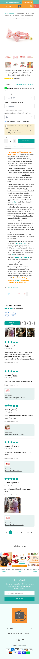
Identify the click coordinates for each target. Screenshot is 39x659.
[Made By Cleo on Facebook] (15, 640)
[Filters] (28, 323)
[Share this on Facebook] (14, 294)
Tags (12, 254)
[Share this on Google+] (24, 294)
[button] (8, 78)
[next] (33, 36)
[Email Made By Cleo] (22, 640)
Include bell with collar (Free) (18, 121)
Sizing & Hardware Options (24, 84)
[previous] (6, 36)
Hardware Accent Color (17, 112)
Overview (7, 147)
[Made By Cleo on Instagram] (19, 640)
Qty (5, 137)
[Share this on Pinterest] (19, 294)
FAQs (17, 280)
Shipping (22, 147)
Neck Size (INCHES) (10, 94)
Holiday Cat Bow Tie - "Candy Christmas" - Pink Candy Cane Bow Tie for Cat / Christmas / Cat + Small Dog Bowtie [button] (16, 525)
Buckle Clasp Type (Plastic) (14, 102)
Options (15, 147)
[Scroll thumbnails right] (32, 332)
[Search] (31, 6)
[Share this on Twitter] (9, 294)
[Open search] (22, 323)
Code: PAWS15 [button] (27, 2)
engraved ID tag (21, 243)
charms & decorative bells (21, 257)
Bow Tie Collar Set (13, 287)
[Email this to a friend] (30, 294)
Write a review (12, 323)
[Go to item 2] (21, 332)
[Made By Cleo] (19, 6)
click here (14, 202)
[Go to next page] (32, 532)
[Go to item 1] (10, 332)
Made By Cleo (22, 645)
